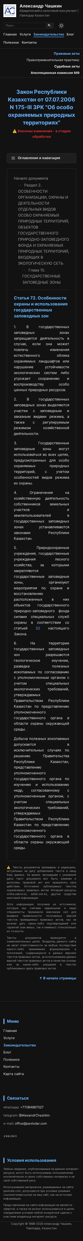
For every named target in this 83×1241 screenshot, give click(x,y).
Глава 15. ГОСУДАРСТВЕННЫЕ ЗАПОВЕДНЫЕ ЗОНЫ (41, 276)
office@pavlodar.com (31, 1123)
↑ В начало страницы (57, 978)
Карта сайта (13, 1074)
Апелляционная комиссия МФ (55, 73)
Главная (10, 34)
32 (38, 628)
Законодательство (48, 34)
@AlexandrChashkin (34, 1115)
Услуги (25, 34)
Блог (70, 34)
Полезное (11, 42)
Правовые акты (67, 53)
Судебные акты (67, 66)
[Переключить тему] (61, 25)
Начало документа (31, 178)
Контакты (29, 42)
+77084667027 (32, 1107)
